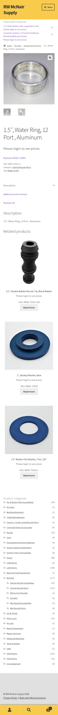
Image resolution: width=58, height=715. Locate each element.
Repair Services (14, 633)
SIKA (9, 648)
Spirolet (14, 598)
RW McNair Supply (13, 10)
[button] (50, 57)
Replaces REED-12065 (14, 157)
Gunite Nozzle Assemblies (22, 583)
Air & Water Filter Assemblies (20, 502)
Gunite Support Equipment (19, 547)
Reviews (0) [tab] (9, 202)
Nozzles (17, 45)
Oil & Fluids (12, 613)
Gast (9, 537)
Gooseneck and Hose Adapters (21, 542)
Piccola (10, 623)
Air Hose (10, 507)
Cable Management (16, 517)
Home (9, 45)
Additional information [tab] (15, 194)
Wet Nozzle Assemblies (20, 603)
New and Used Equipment (18, 573)
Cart (45, 707)
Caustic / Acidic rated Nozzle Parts (23, 522)
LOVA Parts (12, 567)
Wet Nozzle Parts (18, 608)
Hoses (9, 557)
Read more (29, 307)
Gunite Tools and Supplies (19, 552)
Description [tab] (9, 185)
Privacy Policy (10, 697)
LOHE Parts (12, 563)
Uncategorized (13, 663)
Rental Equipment (15, 628)
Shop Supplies (13, 643)
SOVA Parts (12, 653)
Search (29, 710)
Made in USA (13, 170)
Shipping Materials (15, 638)
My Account (9, 710)
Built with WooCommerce (32, 697)
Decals (10, 532)
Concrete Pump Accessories (19, 527)
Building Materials (15, 512)
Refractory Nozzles (19, 593)
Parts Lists (12, 618)
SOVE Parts (12, 658)
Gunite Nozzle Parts (32, 45)
